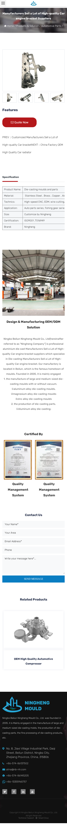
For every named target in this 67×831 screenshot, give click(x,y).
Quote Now (21, 122)
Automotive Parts (51, 25)
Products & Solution (27, 25)
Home (10, 25)
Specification (10, 177)
